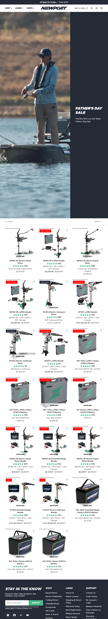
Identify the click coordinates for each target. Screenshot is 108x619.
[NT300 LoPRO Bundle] (87, 295)
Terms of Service (22, 608)
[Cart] (101, 8)
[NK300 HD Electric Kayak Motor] (87, 243)
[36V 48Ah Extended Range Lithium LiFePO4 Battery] (87, 493)
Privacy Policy (9, 608)
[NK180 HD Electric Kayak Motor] (20, 243)
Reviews (49, 618)
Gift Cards (50, 611)
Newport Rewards (94, 606)
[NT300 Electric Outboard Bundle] (54, 493)
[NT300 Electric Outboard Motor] (54, 295)
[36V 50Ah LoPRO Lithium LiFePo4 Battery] (87, 344)
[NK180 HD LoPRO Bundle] (54, 243)
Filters (10, 222)
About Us (70, 593)
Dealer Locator (72, 596)
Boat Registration (73, 610)
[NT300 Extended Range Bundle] (20, 493)
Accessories (51, 607)
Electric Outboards (54, 596)
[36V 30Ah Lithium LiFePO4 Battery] (20, 544)
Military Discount (73, 614)
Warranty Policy (73, 606)
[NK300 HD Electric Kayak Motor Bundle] (87, 441)
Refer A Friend (64, 2)
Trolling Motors (52, 600)
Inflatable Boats (52, 604)
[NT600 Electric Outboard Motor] (20, 344)
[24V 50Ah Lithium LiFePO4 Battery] (54, 544)
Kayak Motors (51, 593)
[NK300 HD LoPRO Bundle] (20, 295)
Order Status (91, 596)
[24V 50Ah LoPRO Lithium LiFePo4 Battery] (20, 392)
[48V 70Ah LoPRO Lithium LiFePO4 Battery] (54, 392)
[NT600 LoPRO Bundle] (54, 344)
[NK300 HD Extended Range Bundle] (54, 441)
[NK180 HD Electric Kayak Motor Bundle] (20, 441)
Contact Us (91, 593)
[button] (9, 8)
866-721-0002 (80, 8)
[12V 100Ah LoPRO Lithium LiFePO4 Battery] (87, 392)
